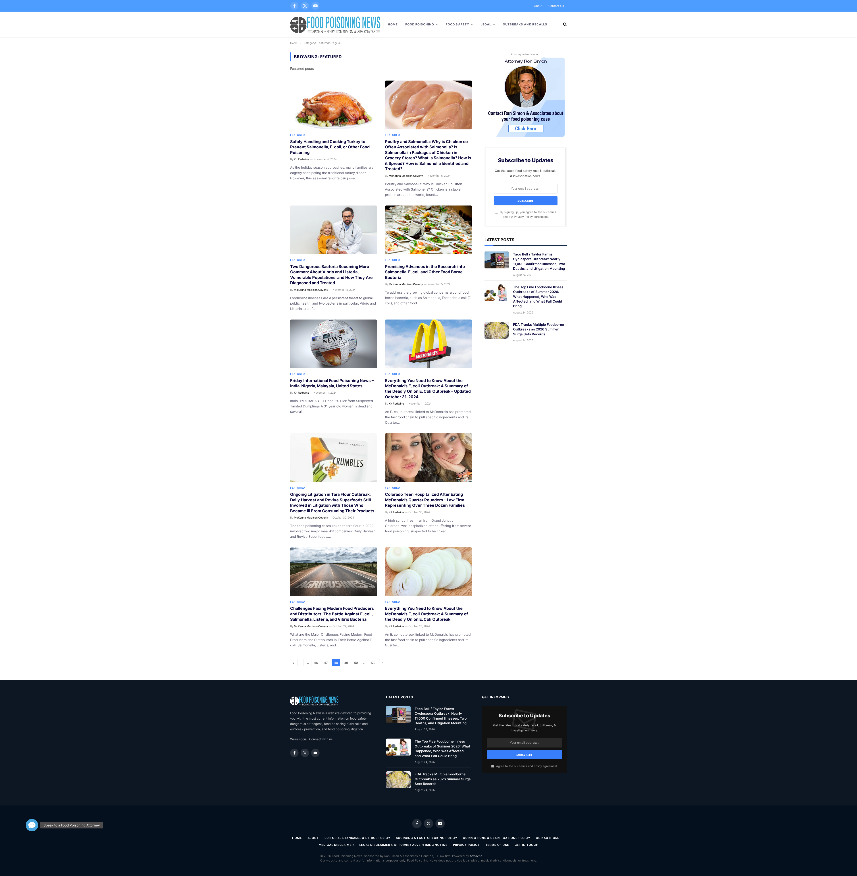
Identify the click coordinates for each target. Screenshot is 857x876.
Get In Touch (527, 845)
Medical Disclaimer (336, 845)
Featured (297, 135)
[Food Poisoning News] (335, 24)
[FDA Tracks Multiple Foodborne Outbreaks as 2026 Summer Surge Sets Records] (497, 330)
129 (372, 662)
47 (326, 662)
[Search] (564, 24)
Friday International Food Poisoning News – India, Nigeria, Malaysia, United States (332, 383)
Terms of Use (497, 845)
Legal (486, 24)
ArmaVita (476, 856)
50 (356, 662)
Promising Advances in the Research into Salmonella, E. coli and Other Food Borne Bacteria (425, 272)
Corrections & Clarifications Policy (496, 838)
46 (316, 662)
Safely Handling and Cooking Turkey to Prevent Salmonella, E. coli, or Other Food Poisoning (330, 147)
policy (538, 766)
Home (393, 24)
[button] (32, 826)
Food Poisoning (419, 24)
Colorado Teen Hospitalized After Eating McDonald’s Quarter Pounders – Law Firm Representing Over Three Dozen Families (425, 500)
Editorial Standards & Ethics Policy (357, 838)
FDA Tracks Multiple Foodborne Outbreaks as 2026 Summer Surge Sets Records (538, 329)
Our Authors (547, 838)
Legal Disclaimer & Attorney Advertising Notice (403, 845)
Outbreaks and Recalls (525, 24)
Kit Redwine (301, 159)
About (538, 6)
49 (346, 662)
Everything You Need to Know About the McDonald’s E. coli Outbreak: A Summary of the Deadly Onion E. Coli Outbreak (426, 614)
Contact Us (556, 6)
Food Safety (457, 24)
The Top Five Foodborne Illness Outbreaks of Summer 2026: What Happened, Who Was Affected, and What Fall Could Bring (538, 296)
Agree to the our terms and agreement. (526, 766)
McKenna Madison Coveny (406, 175)
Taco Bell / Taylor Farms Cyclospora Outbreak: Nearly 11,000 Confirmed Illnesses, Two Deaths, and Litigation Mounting (539, 261)
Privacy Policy (523, 216)
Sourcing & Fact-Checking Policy (426, 838)
